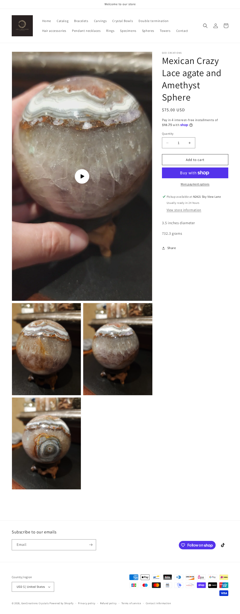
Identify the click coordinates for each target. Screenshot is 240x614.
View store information (184, 210)
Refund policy (108, 603)
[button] (205, 26)
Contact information (158, 603)
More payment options (195, 184)
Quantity (168, 134)
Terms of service (131, 603)
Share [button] (171, 248)
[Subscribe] (91, 544)
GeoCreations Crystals (35, 603)
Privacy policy (86, 603)
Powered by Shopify (61, 603)
